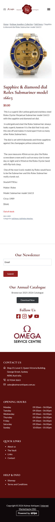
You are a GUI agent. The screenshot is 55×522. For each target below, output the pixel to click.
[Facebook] (18, 316)
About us (12, 446)
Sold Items (38, 24)
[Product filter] (4, 9)
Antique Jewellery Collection (21, 24)
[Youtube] (36, 316)
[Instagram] (24, 316)
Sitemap (11, 480)
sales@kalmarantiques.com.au (21, 384)
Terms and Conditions (18, 484)
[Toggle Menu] (49, 9)
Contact (11, 458)
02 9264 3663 (14, 380)
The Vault (12, 450)
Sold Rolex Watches (26, 218)
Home (5, 24)
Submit (10, 274)
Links (10, 454)
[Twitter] (30, 316)
